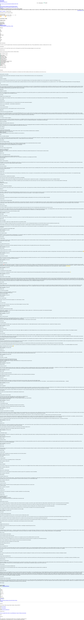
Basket (2, 601)
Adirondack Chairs (8, 6)
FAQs (17, 3)
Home (1, 6)
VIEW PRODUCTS (80, 10)
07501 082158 (2, 1)
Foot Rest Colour (2, 15)
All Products (3, 6)
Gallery (15, 3)
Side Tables (12, 6)
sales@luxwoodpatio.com (5, 609)
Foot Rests (15, 6)
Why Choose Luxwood (3, 3)
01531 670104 (2, 0)
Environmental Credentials (10, 3)
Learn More (1, 598)
